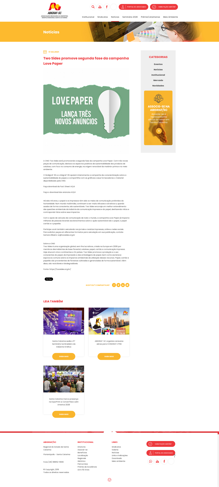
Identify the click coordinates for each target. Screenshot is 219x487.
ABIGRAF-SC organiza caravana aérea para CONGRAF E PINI (109, 342)
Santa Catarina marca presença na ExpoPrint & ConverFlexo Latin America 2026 (63, 402)
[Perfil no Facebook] (107, 7)
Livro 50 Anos (83, 469)
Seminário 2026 (130, 17)
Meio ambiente (118, 461)
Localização (83, 455)
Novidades (158, 85)
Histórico (81, 461)
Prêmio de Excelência (87, 467)
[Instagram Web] (113, 7)
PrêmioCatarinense (150, 17)
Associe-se (82, 449)
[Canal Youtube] (100, 7)
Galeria (115, 449)
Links (114, 455)
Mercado (158, 80)
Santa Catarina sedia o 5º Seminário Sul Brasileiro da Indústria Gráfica (63, 344)
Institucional (88, 17)
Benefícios (82, 452)
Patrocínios (83, 464)
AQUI (72, 186)
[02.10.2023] (109, 321)
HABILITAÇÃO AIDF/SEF (167, 7)
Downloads (117, 458)
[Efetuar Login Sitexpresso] (99, 480)
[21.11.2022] (63, 321)
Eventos (158, 64)
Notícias (115, 17)
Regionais (82, 458)
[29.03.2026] (63, 379)
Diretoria (81, 447)
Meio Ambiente (170, 17)
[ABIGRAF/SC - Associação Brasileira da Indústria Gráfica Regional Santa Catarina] (54, 17)
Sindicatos (102, 17)
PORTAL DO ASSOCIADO (136, 7)
